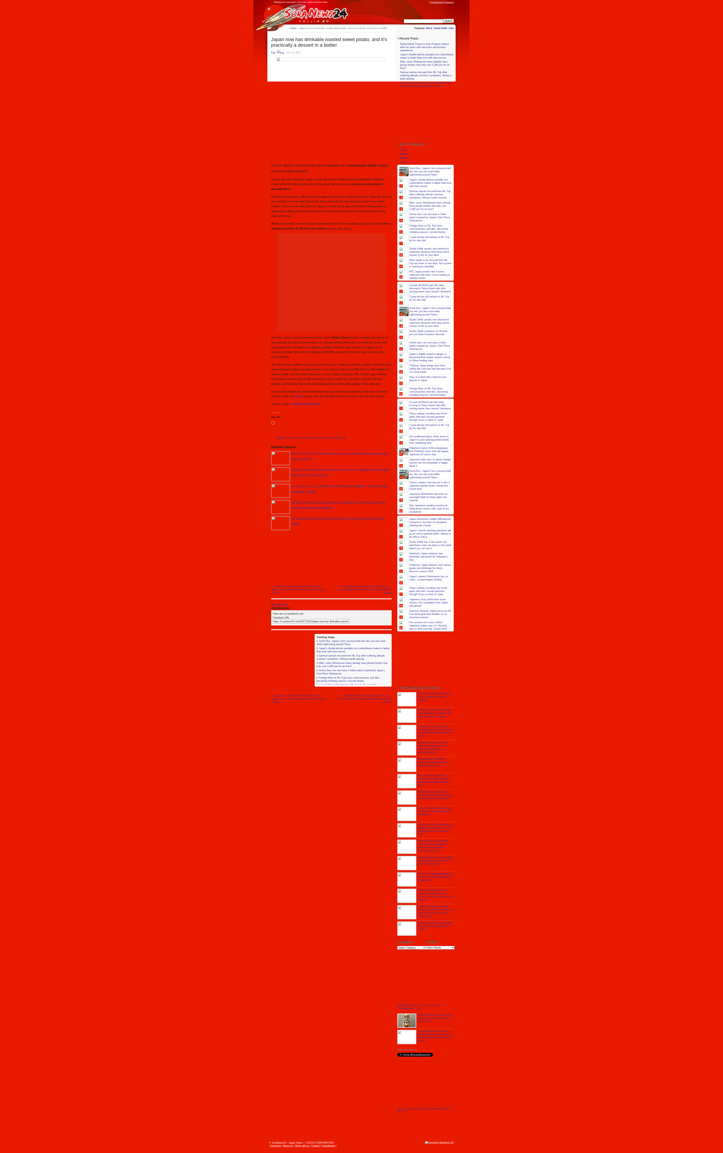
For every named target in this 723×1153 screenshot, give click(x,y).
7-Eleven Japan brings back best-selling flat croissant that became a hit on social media (430, 368)
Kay (273, 52)
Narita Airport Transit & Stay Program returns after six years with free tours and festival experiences (424, 47)
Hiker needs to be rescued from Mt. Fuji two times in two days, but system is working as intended (430, 263)
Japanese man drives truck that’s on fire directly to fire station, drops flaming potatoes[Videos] (432, 747)
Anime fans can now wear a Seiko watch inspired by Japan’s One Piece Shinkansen (429, 217)
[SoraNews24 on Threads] (416, 2)
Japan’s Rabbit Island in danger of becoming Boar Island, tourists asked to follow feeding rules (429, 357)
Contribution (433, 1108)
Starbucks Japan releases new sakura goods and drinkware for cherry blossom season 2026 (430, 568)
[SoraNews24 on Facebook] (408, 2)
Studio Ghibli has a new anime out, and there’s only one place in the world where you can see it (430, 545)
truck (298, 396)
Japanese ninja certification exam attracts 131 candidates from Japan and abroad (428, 602)
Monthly (404, 157)
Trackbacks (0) (279, 604)
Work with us (302, 1145)
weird (330, 438)
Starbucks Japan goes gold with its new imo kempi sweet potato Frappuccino (435, 877)
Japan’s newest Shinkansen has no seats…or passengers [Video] (428, 578)
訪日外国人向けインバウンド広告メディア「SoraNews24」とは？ (420, 1007)
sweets (321, 438)
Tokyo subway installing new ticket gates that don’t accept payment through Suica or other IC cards (428, 416)
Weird (429, 28)
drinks (287, 438)
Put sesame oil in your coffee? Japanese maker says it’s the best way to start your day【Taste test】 (428, 625)
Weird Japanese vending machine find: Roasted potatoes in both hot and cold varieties (435, 795)
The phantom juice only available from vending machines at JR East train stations (436, 860)
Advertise (276, 1145)
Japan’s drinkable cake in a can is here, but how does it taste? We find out (435, 811)
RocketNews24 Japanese (442, 2)
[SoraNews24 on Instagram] (412, 2)
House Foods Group (305, 404)
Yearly (403, 162)
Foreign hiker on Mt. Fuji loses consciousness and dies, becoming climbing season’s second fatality (348, 679)
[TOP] (285, 28)
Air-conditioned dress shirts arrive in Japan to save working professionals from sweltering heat (429, 439)
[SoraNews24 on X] (419, 2)
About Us (402, 1108)
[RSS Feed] (426, 2)
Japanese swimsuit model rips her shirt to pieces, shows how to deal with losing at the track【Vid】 (298, 589)
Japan (279, 438)
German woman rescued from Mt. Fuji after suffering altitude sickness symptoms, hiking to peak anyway (351, 657)
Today (403, 149)
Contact (421, 1108)
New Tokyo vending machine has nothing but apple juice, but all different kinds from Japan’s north (436, 829)
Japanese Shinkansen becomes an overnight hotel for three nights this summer (428, 497)
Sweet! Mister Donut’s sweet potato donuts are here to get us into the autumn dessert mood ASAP (435, 1036)
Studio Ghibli (440, 28)
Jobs (451, 28)
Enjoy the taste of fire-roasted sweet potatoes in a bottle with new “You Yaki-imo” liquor (434, 713)
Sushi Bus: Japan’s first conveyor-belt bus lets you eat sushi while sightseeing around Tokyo (430, 171)
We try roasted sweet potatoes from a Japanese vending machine (434, 696)
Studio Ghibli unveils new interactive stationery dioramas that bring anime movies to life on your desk (429, 251)
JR (294, 438)
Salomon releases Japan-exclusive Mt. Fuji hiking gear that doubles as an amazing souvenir (430, 614)
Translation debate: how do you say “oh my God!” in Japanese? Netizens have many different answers (365, 589)
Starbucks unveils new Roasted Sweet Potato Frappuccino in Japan (435, 926)
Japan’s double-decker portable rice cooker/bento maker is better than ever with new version (427, 56)
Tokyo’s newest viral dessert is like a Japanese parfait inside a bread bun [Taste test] (429, 485)
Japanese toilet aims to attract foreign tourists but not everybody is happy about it (430, 462)
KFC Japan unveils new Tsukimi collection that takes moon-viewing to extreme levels (425, 84)
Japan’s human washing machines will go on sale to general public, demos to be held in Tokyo (430, 533)
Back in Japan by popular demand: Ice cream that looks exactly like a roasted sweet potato (434, 780)
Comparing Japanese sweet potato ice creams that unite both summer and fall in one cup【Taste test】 (436, 911)
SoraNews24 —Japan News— (309, 14)
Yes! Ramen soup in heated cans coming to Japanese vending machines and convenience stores (433, 846)
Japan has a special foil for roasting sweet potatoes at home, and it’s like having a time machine (435, 895)
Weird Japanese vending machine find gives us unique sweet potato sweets (434, 762)
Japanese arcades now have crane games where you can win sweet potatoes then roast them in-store (435, 731)
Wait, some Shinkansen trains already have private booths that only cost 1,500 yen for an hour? (425, 64)
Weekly (404, 154)
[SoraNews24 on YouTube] (423, 2)
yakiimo (340, 438)
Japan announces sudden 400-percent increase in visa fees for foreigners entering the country (430, 522)
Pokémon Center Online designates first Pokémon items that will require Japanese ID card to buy (428, 451)
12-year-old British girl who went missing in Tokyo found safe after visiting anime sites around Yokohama (430, 288)
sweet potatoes (306, 438)
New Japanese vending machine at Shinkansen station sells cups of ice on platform (429, 508)
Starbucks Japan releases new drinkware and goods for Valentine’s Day (428, 556)
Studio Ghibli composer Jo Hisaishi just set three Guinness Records (428, 333)
